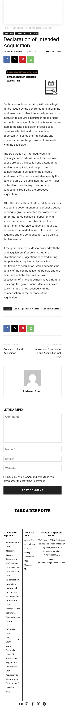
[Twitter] (38, 704)
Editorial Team (14, 51)
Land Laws (18, 27)
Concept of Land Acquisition (13, 351)
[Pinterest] (22, 59)
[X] (14, 59)
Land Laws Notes (51, 308)
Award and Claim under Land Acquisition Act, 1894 (48, 353)
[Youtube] (21, 704)
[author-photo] (32, 386)
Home (6, 27)
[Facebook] (6, 59)
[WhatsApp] (30, 59)
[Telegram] (44, 704)
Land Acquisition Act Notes (26, 308)
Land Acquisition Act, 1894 (39, 27)
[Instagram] (27, 704)
